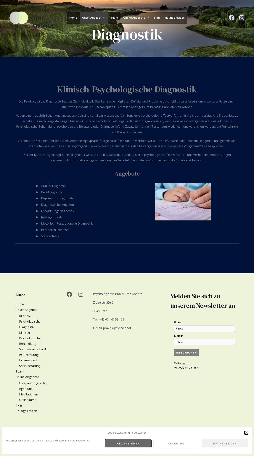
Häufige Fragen (175, 17)
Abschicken (186, 352)
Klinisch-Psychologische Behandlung (30, 338)
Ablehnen (177, 443)
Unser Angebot (92, 17)
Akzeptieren (128, 443)
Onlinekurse (27, 400)
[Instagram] (242, 17)
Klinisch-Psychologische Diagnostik (30, 321)
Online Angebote (134, 17)
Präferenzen (225, 443)
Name (177, 322)
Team (114, 17)
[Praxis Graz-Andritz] (18, 17)
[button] (246, 433)
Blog (157, 17)
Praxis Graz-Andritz (42, 17)
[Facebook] (231, 17)
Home (73, 17)
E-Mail (178, 335)
